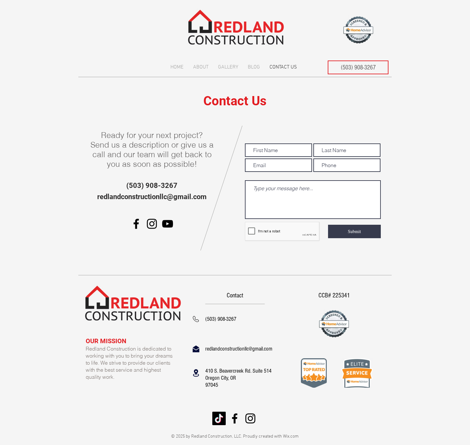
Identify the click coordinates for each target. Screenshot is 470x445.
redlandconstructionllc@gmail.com (152, 197)
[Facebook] (136, 224)
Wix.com (291, 436)
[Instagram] (152, 224)
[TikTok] (219, 418)
